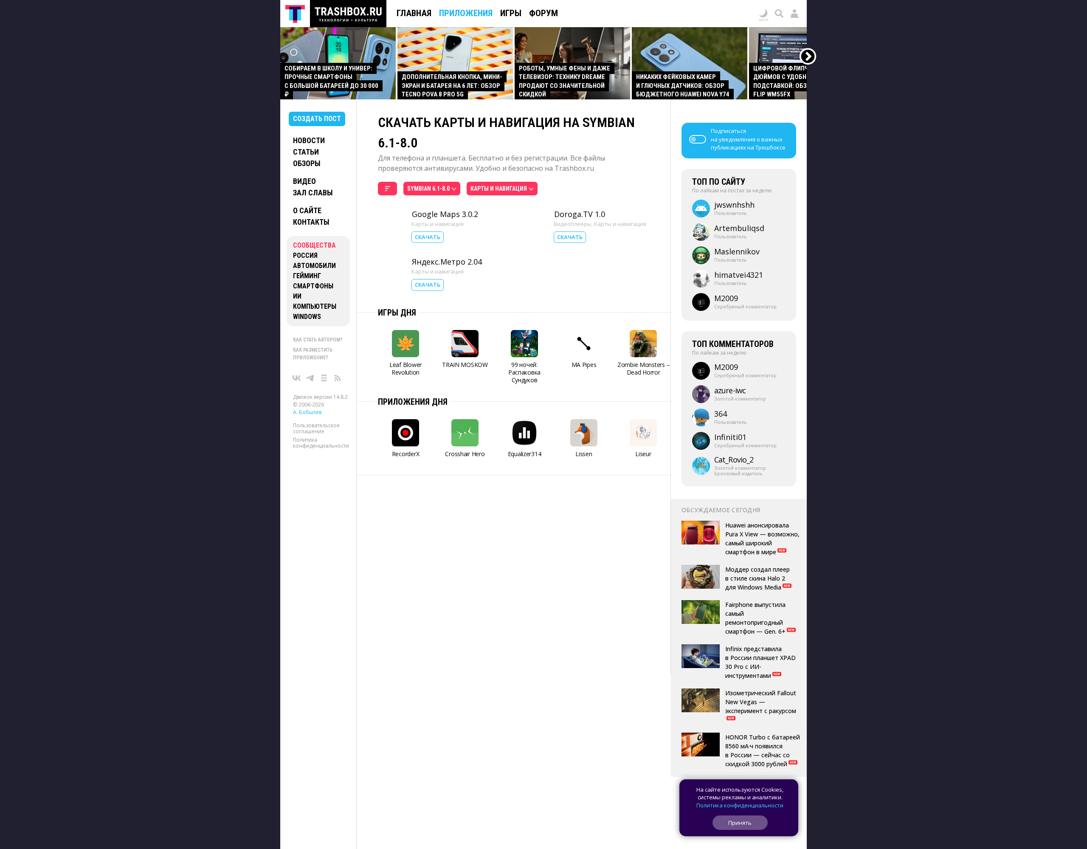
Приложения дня (413, 402)
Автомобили (314, 266)
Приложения (466, 13)
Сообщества (314, 245)
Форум (543, 13)
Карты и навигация (437, 224)
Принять (740, 822)
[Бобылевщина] (324, 378)
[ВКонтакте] (297, 378)
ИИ (297, 296)
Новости (309, 140)
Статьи (306, 151)
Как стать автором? (318, 340)
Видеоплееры (572, 224)
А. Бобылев (307, 412)
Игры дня (397, 312)
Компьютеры (314, 306)
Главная (414, 13)
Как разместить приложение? (312, 354)
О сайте (307, 210)
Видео (304, 181)
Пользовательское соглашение (316, 428)
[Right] (808, 56)
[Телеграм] (310, 378)
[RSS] (337, 378)
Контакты (311, 221)
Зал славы (313, 192)
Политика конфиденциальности (321, 442)
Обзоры (307, 163)
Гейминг (307, 276)
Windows (307, 317)
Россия (305, 255)
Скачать (427, 237)
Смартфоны (313, 286)
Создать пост (317, 119)
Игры (510, 13)
